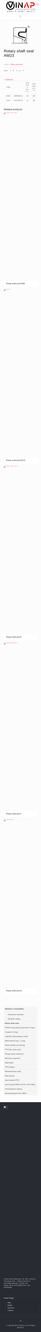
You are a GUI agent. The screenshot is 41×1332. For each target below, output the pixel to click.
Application (9, 79)
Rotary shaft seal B (13, 637)
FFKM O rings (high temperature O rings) (20, 1028)
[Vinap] (20, 6)
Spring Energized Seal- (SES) (15, 1093)
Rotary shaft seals (17, 64)
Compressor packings (16, 1014)
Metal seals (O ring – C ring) (15, 1041)
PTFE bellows (10, 1067)
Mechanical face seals (13, 1071)
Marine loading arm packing (15, 1045)
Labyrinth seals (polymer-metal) (16, 1036)
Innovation (11, 1308)
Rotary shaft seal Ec (14, 991)
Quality (10, 1305)
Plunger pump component (14, 1054)
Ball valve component (12, 1058)
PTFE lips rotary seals (13, 1049)
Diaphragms (9, 1063)
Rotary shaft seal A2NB (15, 284)
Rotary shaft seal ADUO (15, 460)
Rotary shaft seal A (13, 814)
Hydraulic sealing (14, 1019)
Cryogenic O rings (11, 1032)
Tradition (10, 1310)
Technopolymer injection (13, 1089)
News (9, 1302)
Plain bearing (9, 1076)
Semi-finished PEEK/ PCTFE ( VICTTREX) (20, 1084)
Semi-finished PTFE (12, 1080)
